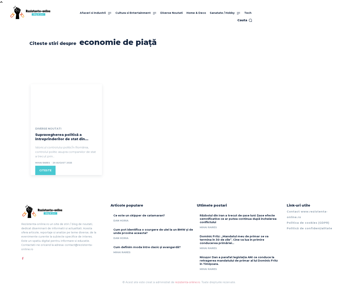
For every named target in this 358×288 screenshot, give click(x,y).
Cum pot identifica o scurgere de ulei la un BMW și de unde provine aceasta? (153, 231)
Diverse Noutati (48, 128)
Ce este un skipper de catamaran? (139, 215)
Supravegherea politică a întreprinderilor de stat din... (61, 137)
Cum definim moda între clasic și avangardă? (147, 247)
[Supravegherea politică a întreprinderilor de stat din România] (66, 102)
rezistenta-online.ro (187, 282)
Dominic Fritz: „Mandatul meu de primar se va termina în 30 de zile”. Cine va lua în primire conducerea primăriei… (234, 240)
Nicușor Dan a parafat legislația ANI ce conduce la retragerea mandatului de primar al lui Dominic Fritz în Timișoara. (239, 260)
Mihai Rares (42, 162)
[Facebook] (22, 258)
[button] (244, 20)
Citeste (45, 170)
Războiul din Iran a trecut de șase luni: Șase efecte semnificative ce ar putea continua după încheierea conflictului (238, 219)
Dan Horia (120, 220)
